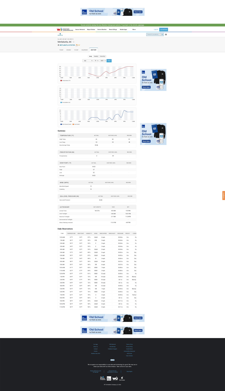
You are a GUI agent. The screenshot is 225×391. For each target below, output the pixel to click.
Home (65, 29)
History (93, 50)
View (109, 60)
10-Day (76, 50)
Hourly (68, 50)
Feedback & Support (112, 349)
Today (61, 50)
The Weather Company (102, 378)
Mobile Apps (123, 29)
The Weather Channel (109, 378)
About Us (95, 346)
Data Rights (129, 371)
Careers (95, 351)
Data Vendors (129, 355)
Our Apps (95, 344)
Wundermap (112, 346)
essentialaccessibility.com (112, 360)
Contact (96, 349)
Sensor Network (80, 29)
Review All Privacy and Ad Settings (95, 371)
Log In (156, 29)
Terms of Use (129, 344)
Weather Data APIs (95, 353)
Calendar (84, 50)
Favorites (60, 35)
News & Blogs (113, 29)
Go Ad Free (163, 29)
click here (141, 25)
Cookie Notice (129, 349)
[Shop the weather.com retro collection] (112, 12)
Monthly (102, 56)
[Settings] (166, 34)
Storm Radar (122, 378)
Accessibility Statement (129, 351)
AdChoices (129, 353)
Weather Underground (115, 378)
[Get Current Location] (162, 34)
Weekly (96, 56)
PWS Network (112, 344)
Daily (90, 56)
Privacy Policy (129, 346)
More (134, 29)
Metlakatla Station (67, 45)
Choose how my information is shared (112, 371)
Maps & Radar (91, 29)
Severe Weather (102, 29)
